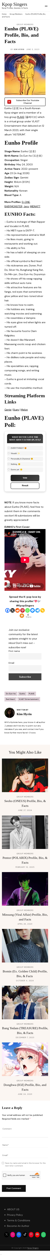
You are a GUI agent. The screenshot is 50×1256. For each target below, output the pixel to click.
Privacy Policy (15, 1215)
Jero (26, 206)
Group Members (25, 24)
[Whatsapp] (27, 610)
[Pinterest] (22, 610)
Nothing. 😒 (15, 464)
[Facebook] (7, 610)
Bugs (16, 409)
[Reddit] (17, 610)
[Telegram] (37, 610)
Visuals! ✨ (15, 453)
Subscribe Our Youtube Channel (27, 101)
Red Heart (10, 699)
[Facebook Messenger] (32, 610)
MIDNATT (35, 206)
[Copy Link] (42, 610)
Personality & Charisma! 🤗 (22, 459)
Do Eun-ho (11, 693)
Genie (7, 409)
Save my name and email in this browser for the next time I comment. (25, 1164)
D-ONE (26, 202)
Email (11, 662)
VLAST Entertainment (29, 699)
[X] (12, 610)
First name (14, 651)
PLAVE (20, 117)
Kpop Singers (14, 4)
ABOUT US (13, 1209)
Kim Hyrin (19, 49)
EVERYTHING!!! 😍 (19, 448)
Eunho (22, 693)
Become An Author (18, 1226)
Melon (24, 409)
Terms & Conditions (18, 1220)
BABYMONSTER (13, 206)
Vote (25, 478)
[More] (22, 615)
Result (25, 485)
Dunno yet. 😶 (16, 470)
